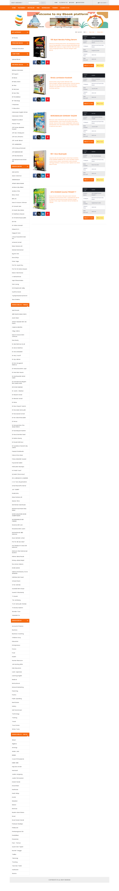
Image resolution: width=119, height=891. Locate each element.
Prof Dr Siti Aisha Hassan (19, 269)
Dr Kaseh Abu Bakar (18, 210)
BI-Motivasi (15, 89)
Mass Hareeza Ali (17, 246)
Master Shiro (16, 501)
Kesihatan (15, 789)
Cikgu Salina (16, 331)
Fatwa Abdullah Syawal (19, 459)
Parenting (15, 691)
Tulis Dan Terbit (17, 866)
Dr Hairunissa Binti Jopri (19, 368)
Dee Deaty (15, 340)
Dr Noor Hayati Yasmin (19, 406)
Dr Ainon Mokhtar (17, 348)
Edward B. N (15, 229)
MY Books (15, 38)
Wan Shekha (16, 299)
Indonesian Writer (17, 116)
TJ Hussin (15, 596)
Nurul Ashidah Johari (18, 538)
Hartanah (15, 770)
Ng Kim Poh (15, 254)
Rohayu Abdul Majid (18, 560)
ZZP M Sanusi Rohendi (18, 148)
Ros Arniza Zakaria (17, 564)
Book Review (80, 2)
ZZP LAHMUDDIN (16, 144)
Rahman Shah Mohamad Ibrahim (19, 551)
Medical (14, 679)
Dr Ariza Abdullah (17, 352)
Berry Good (15, 195)
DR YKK (14, 221)
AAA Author (15, 172)
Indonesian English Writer (20, 112)
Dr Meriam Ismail (17, 398)
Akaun (14, 740)
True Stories (16, 725)
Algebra (14, 744)
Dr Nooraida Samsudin (19, 410)
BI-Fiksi (14, 85)
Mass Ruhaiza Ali (17, 497)
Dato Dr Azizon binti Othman (18, 335)
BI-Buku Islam (16, 81)
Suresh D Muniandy (18, 592)
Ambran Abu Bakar (18, 187)
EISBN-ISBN (15, 763)
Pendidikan (15, 835)
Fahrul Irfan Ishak (17, 455)
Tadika (14, 854)
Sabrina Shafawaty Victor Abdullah (20, 572)
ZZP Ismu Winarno (17, 137)
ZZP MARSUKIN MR (17, 152)
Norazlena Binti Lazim (18, 529)
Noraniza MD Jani (17, 525)
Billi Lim (14, 199)
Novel (13, 816)
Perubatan (15, 839)
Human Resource (17, 660)
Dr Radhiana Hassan (18, 214)
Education (15, 641)
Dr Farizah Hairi (16, 206)
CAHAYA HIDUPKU (17, 327)
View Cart (91, 32)
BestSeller (31, 8)
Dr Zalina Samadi (17, 225)
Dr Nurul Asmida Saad (18, 434)
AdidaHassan (16, 179)
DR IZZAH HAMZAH (17, 387)
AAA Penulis (15, 310)
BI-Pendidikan (16, 97)
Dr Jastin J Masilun (18, 391)
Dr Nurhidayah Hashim (19, 430)
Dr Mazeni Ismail (17, 395)
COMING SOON (64, 8)
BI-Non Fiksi (15, 93)
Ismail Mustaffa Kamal (19, 486)
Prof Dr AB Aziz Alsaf (18, 542)
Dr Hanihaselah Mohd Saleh (18, 377)
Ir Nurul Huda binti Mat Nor (19, 237)
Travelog (14, 862)
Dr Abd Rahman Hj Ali (18, 344)
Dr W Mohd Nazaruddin (19, 218)
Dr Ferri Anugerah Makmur (17, 364)
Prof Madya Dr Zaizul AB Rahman (19, 546)
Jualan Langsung (17, 774)
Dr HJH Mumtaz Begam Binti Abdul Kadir (19, 382)
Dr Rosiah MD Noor (17, 442)
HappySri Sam (16, 233)
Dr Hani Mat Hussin (18, 372)
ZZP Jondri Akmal (17, 140)
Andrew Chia (16, 191)
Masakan (15, 801)
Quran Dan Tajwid (17, 847)
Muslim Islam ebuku (18, 812)
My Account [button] (102, 2)
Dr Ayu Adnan (16, 359)
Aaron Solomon (17, 176)
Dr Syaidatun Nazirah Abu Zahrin (20, 446)
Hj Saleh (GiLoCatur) (18, 474)
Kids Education (16, 668)
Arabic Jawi (15, 751)
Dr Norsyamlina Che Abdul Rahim (18, 426)
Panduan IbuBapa (17, 824)
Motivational (16, 683)
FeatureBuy (21, 8)
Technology (15, 714)
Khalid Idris (15, 493)
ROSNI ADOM (16, 568)
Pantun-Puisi (16, 123)
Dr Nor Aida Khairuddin (19, 417)
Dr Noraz (14, 421)
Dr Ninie (14, 402)
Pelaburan (15, 827)
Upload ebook (16, 59)
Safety (14, 706)
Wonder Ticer (16, 611)
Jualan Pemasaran (18, 778)
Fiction (14, 649)
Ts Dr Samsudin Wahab (19, 604)
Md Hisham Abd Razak (19, 505)
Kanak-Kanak (16, 782)
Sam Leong (15, 284)
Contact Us (64, 2)
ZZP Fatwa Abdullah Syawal (18, 128)
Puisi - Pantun (16, 843)
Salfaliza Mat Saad (17, 577)
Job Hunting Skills (17, 664)
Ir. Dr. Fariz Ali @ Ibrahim (19, 482)
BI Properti (15, 74)
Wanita (14, 873)
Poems (14, 695)
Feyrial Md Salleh (17, 463)
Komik (14, 797)
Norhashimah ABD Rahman (17, 533)
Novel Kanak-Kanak (18, 820)
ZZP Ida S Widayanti (18, 133)
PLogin (72, 2)
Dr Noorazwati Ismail (18, 414)
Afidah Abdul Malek (18, 183)
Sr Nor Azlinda (16, 585)
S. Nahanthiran (16, 276)
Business (14, 630)
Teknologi (15, 858)
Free (38, 8)
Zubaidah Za (16, 615)
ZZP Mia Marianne (17, 156)
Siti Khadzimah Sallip (18, 288)
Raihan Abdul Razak (18, 556)
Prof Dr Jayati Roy (17, 265)
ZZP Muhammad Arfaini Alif (19, 160)
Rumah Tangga (17, 850)
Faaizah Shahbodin (18, 451)
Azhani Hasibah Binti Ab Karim (19, 322)
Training (55, 8)
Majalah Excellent (17, 120)
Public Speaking (17, 698)
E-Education (16, 108)
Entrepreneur (16, 645)
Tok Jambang (16, 600)
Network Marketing (18, 687)
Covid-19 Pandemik (18, 759)
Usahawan (15, 869)
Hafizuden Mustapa (18, 466)
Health (14, 656)
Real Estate (15, 702)
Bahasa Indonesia (17, 70)
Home (56, 2)
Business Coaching (18, 634)
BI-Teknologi (16, 101)
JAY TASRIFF (15, 489)
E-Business (15, 104)
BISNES (14, 755)
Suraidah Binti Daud (18, 588)
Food (13, 653)
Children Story (16, 637)
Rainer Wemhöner (17, 273)
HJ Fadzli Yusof (16, 470)
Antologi (14, 747)
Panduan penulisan (18, 48)
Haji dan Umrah (17, 766)
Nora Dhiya (15, 257)
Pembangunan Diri (18, 831)
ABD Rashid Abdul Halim (19, 314)
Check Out (100, 32)
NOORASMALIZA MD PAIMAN (18, 520)
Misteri (14, 805)
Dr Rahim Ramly (17, 438)
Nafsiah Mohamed (17, 250)
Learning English (17, 676)
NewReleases (46, 8)
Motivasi (14, 808)
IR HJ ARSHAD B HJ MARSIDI (20, 478)
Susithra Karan (16, 292)
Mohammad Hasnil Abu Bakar (19, 509)
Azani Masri (15, 318)
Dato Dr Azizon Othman (19, 202)
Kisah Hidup (15, 793)
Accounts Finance (17, 626)
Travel (14, 721)
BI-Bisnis (14, 78)
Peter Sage (15, 261)
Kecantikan (15, 786)
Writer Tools (16, 729)
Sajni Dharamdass (17, 280)
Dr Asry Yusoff (16, 355)
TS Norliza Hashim (17, 608)
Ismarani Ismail (16, 242)
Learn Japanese (17, 672)
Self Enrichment (17, 710)
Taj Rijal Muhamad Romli (19, 296)
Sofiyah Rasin (16, 581)
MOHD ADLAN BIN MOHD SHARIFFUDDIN (19, 514)
